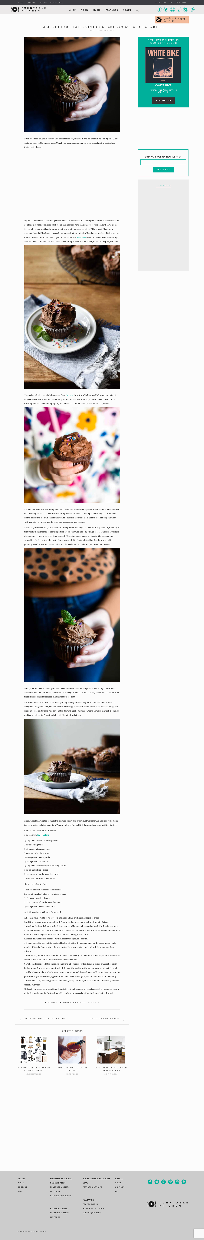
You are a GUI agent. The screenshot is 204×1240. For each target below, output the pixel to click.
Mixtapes (55, 1191)
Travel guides (90, 1204)
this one (69, 395)
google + (96, 1003)
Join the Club (163, 100)
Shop (72, 10)
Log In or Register (163, 2)
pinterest (80, 1003)
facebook (51, 1003)
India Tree (81, 237)
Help (20, 2)
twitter (66, 1003)
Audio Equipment (92, 1213)
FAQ (20, 1191)
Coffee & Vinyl (59, 1208)
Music (97, 10)
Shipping (31, 2)
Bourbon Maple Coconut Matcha (45, 1018)
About (43, 2)
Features (111, 10)
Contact (22, 1187)
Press (21, 1183)
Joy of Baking (43, 835)
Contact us (56, 2)
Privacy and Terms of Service (34, 1231)
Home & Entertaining (94, 1209)
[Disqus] (72, 1117)
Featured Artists (60, 1187)
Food (84, 10)
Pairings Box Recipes (61, 1196)
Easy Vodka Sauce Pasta (105, 1018)
